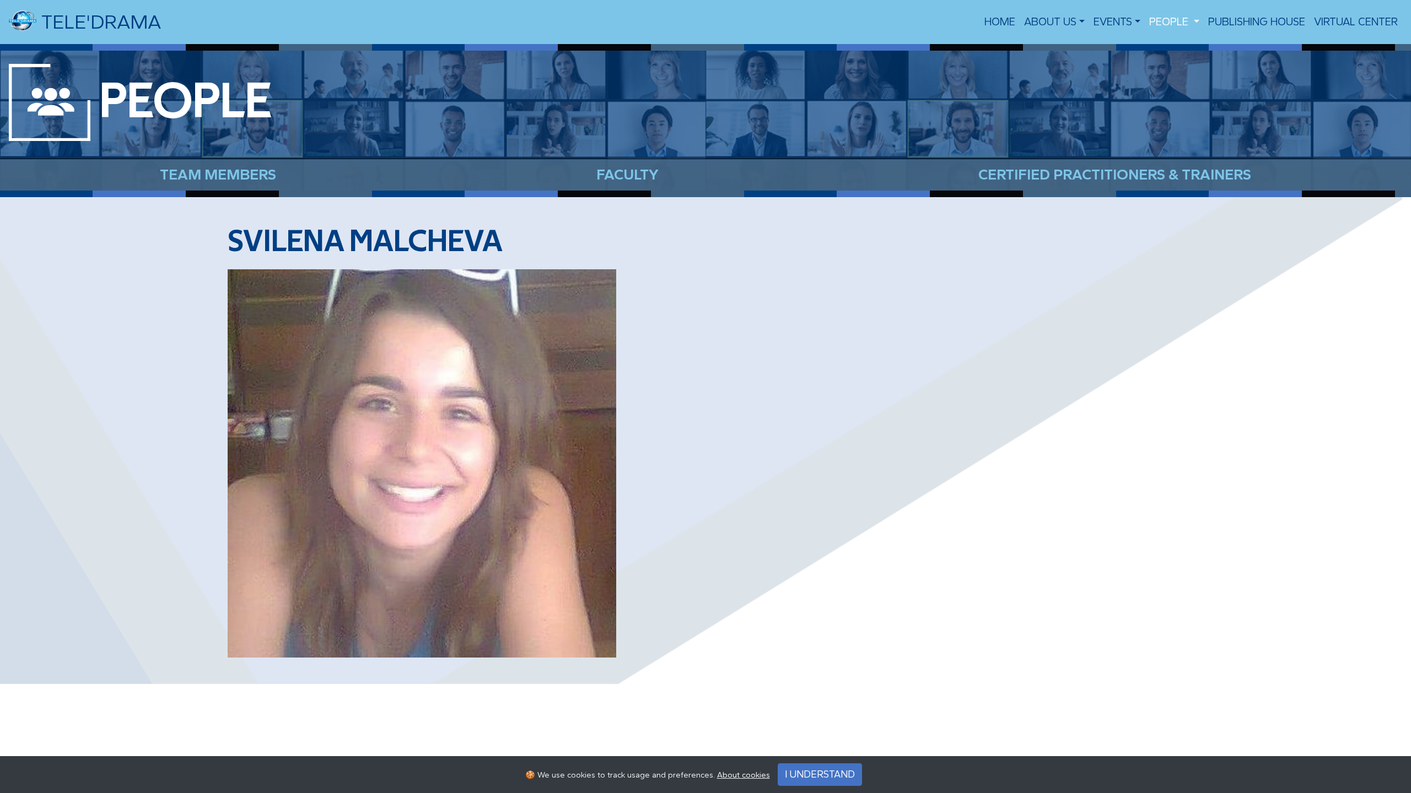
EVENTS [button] (1113, 21)
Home (999, 21)
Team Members (218, 174)
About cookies (743, 775)
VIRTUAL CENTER (1356, 21)
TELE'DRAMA (98, 22)
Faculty (627, 174)
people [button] (1170, 21)
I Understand (820, 774)
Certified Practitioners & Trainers (1114, 174)
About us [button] (1050, 21)
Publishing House (1256, 21)
